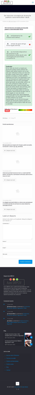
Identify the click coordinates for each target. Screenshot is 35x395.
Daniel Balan (13, 21)
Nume (5, 241)
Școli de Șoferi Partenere (12, 355)
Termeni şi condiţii (11, 358)
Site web (5, 254)
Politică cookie (10, 364)
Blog (7, 367)
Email (4, 247)
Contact (8, 370)
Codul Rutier (25, 387)
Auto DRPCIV (17, 387)
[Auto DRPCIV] (7, 2)
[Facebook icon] (16, 389)
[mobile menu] (32, 2)
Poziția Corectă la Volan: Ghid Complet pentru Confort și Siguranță (17, 322)
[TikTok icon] (18, 389)
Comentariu (6, 223)
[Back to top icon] (17, 383)
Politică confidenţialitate (12, 361)
